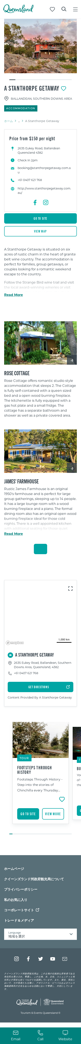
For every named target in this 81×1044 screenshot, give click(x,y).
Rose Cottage (16, 373)
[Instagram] (45, 202)
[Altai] (40, 46)
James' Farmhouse (21, 481)
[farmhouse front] (40, 451)
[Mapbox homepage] (15, 642)
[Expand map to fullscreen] (70, 588)
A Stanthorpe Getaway (31, 88)
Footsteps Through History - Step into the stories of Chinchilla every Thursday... (40, 784)
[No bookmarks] (52, 9)
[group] (40, 778)
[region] (40, 399)
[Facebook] (35, 202)
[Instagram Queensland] (16, 959)
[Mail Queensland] (64, 959)
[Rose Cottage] (40, 343)
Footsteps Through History (34, 769)
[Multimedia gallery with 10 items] (40, 49)
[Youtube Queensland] (52, 959)
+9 (72, 360)
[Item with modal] (40, 46)
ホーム (8, 121)
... (19, 121)
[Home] (18, 12)
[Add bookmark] (63, 88)
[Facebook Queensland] (28, 959)
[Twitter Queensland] (40, 959)
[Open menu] (75, 9)
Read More (13, 295)
